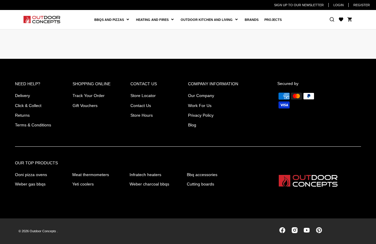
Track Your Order (89, 95)
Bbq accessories (202, 174)
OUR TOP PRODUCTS (36, 163)
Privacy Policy (201, 115)
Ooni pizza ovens (31, 174)
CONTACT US (143, 83)
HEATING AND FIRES (157, 20)
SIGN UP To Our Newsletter (299, 5)
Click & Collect (28, 105)
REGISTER (361, 5)
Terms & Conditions (33, 125)
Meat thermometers (90, 174)
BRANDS (251, 19)
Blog (192, 125)
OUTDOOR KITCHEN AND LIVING (209, 20)
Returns (22, 115)
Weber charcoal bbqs (149, 184)
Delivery (22, 95)
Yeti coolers (83, 184)
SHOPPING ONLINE (91, 83)
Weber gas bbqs (30, 184)
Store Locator (143, 95)
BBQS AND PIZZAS (110, 20)
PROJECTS (273, 19)
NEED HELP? (27, 83)
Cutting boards (200, 184)
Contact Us (140, 105)
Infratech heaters (145, 174)
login (338, 5)
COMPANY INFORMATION (213, 83)
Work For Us (200, 105)
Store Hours (141, 115)
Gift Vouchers (85, 105)
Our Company (201, 95)
